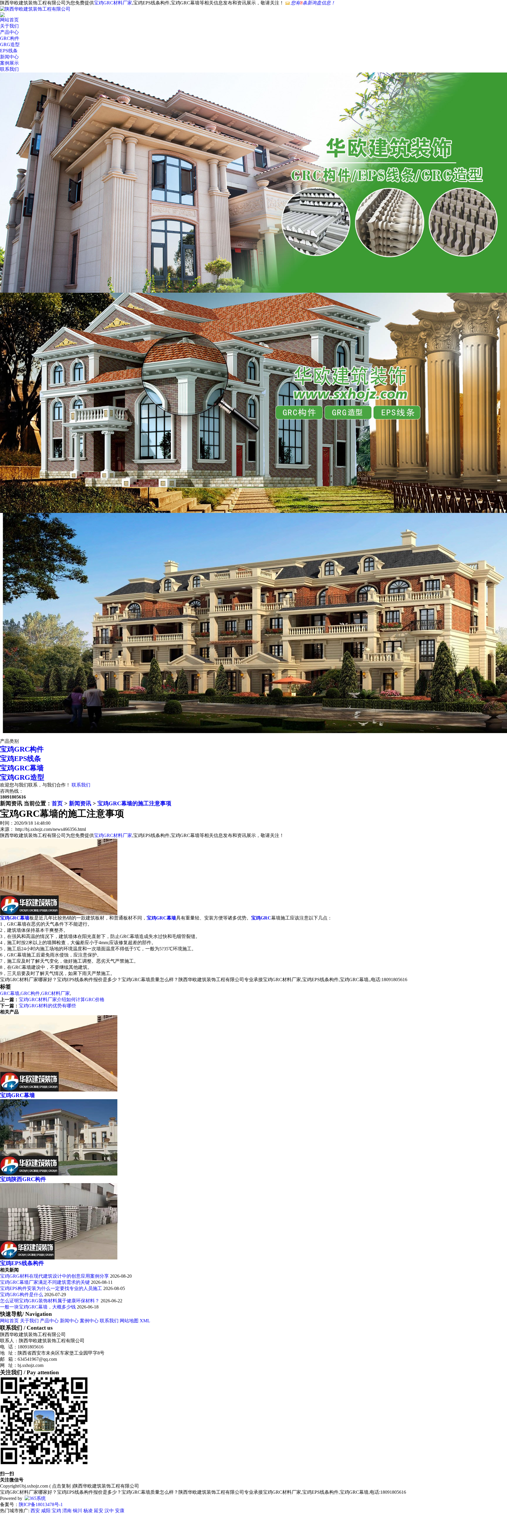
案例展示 (9, 62)
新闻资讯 (80, 803)
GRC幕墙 (9, 993)
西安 (35, 1510)
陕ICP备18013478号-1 (41, 1504)
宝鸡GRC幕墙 (22, 768)
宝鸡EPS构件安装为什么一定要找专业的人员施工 (51, 1288)
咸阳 (45, 1510)
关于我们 (9, 25)
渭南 (67, 1510)
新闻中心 (9, 56)
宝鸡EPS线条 (20, 758)
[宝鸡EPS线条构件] (58, 1257)
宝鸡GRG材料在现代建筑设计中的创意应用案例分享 (55, 1276)
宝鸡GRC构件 (22, 749)
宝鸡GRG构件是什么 (21, 1294)
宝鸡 (56, 1510)
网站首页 (9, 19)
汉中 (109, 1510)
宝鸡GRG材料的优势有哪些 (47, 1005)
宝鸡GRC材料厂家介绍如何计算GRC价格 (61, 999)
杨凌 (88, 1510)
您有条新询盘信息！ (313, 2)
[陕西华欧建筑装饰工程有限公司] (35, 8)
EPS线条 (9, 50)
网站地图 (129, 1320)
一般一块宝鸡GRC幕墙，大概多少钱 (38, 1306)
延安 (98, 1510)
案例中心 (89, 1320)
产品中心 (9, 32)
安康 (119, 1510)
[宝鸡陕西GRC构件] (58, 1173)
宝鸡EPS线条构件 (22, 1263)
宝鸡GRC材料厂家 (113, 2)
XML (145, 1320)
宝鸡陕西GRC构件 (23, 1179)
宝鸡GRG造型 (22, 777)
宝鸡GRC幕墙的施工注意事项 (134, 803)
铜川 (77, 1510)
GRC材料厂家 (55, 993)
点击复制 (61, 1485)
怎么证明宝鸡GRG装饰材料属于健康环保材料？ (49, 1300)
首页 (57, 803)
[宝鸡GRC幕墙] (58, 1089)
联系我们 (9, 69)
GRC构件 (9, 38)
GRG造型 (10, 44)
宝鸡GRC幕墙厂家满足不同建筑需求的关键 (45, 1282)
